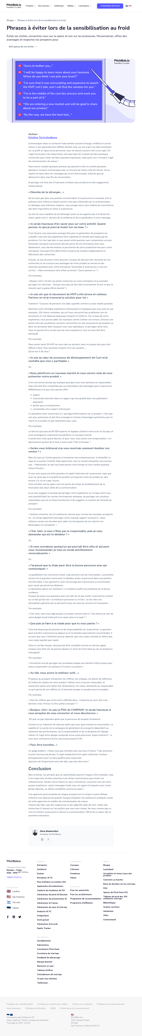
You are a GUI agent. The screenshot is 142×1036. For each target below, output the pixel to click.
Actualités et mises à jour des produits (117, 875)
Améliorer (42, 869)
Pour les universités (79, 890)
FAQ (105, 888)
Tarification (59, 6)
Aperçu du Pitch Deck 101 (115, 892)
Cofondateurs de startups (49, 974)
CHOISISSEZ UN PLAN (110, 6)
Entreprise (42, 865)
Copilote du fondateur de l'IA (51, 890)
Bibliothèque (109, 903)
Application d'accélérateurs (50, 886)
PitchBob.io (14, 861)
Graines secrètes (111, 907)
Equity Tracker (44, 928)
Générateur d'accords (47, 924)
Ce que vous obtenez (47, 979)
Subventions (43, 945)
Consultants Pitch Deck (48, 949)
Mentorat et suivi (45, 966)
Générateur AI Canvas (47, 903)
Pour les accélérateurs (81, 894)
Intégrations (43, 916)
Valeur (73, 878)
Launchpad (108, 869)
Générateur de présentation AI (52, 899)
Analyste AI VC (44, 911)
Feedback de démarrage (48, 958)
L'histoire (74, 869)
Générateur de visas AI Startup (52, 907)
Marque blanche (44, 962)
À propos (74, 865)
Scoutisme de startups (48, 953)
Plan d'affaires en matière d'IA (51, 882)
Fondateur (75, 874)
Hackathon (108, 911)
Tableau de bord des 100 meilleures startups (115, 898)
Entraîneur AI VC (45, 878)
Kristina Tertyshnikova (42, 137)
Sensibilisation (44, 941)
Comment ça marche (113, 880)
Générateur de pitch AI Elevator (52, 895)
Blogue (106, 865)
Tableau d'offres (45, 970)
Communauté (109, 920)
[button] (30, 6)
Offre (105, 915)
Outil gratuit (43, 920)
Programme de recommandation (85, 899)
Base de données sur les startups (119, 884)
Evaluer (40, 874)
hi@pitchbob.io (14, 877)
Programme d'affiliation (81, 903)
